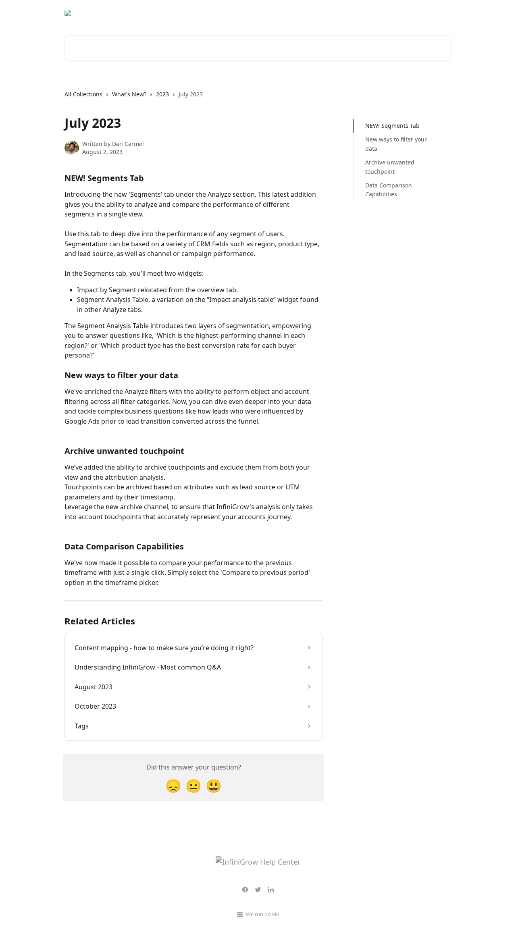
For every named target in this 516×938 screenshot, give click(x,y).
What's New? (129, 94)
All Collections (83, 94)
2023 (162, 94)
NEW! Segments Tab (392, 125)
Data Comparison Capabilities (388, 189)
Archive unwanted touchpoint (389, 166)
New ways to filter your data (396, 143)
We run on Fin (262, 914)
